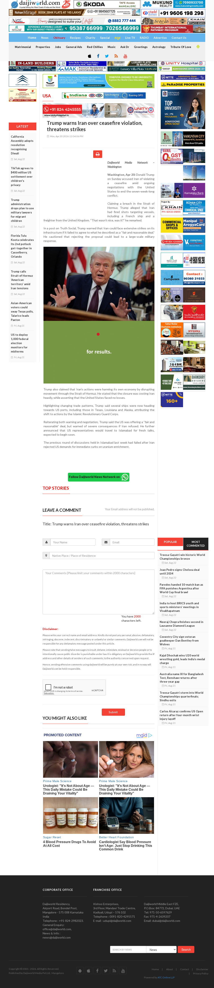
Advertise (160, 37)
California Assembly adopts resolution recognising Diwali (22, 145)
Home (155, 969)
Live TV (130, 37)
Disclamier (202, 969)
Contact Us (179, 37)
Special (105, 37)
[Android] (197, 47)
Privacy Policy (200, 973)
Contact (184, 969)
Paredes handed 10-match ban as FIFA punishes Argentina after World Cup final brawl (181, 588)
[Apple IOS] (89, 56)
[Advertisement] (75, 187)
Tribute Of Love (180, 47)
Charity (90, 37)
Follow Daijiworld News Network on (95, 476)
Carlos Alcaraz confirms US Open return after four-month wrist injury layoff (181, 715)
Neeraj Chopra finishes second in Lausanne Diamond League (181, 623)
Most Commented (196, 544)
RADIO (144, 37)
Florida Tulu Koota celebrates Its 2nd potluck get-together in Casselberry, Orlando (22, 246)
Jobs (58, 47)
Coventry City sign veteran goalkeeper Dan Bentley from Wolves (179, 640)
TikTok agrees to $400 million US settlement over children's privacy (22, 177)
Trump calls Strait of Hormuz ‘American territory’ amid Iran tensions (22, 280)
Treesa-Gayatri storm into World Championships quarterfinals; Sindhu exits (181, 696)
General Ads (74, 47)
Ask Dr (124, 47)
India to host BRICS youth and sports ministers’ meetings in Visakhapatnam (179, 607)
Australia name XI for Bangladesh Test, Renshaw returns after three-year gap (182, 677)
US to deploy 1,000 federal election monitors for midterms (19, 343)
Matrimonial (23, 47)
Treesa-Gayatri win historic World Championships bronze (182, 556)
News (44, 37)
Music (112, 47)
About (169, 969)
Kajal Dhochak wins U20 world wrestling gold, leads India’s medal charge (182, 659)
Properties (43, 47)
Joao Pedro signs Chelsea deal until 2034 (180, 571)
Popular (170, 542)
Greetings (141, 47)
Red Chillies (95, 47)
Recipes (75, 37)
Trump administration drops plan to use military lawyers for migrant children (22, 210)
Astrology (159, 47)
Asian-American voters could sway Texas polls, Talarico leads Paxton (22, 311)
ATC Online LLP (166, 977)
